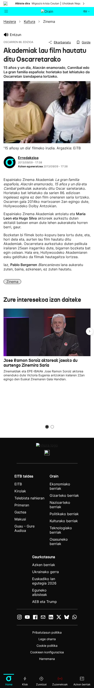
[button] (89, 331)
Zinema (12, 281)
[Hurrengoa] (84, 3)
